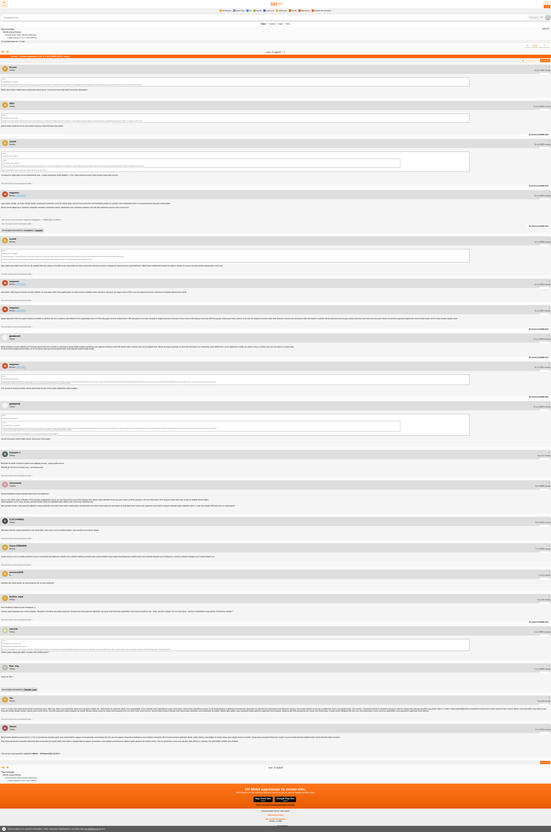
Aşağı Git (545, 29)
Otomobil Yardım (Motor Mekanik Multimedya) (21, 35)
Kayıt (547, 6)
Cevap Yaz (545, 61)
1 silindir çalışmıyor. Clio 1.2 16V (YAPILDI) (22, 38)
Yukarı (281, 815)
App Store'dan (263, 799)
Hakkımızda (272, 815)
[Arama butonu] (547, 17)
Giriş (547, 3)
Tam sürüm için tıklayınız (275, 819)
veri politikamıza (91, 829)
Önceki (7, 52)
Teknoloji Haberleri (4, 5)
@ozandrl (38, 230)
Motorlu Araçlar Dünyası (12, 32)
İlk (2, 52)
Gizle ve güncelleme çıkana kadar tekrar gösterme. (275, 805)
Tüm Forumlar (7, 29)
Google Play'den (285, 799)
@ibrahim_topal (30, 690)
